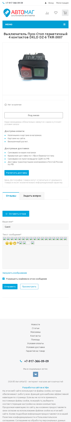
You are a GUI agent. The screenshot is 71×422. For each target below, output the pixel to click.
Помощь (35, 339)
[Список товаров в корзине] (65, 15)
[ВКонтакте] (35, 374)
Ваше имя (7, 221)
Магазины (36, 332)
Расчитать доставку (16, 173)
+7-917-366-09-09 (14, 3)
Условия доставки (35, 347)
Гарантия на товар (35, 351)
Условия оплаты (35, 343)
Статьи (35, 328)
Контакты (35, 336)
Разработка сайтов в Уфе (35, 387)
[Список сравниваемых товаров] (47, 14)
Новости (35, 324)
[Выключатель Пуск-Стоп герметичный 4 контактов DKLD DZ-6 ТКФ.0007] (35, 68)
